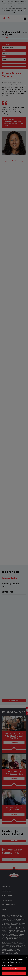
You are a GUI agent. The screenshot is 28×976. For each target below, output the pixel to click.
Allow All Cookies (14, 973)
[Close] (26, 957)
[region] (14, 965)
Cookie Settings (14, 968)
